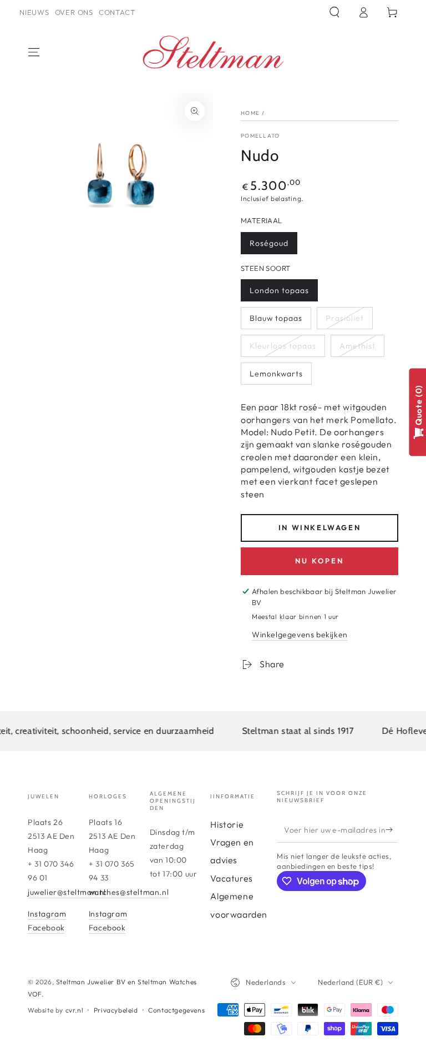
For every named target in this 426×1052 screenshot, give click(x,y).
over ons (74, 12)
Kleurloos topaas (283, 346)
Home (250, 113)
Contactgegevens (176, 1010)
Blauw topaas (276, 318)
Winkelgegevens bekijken (300, 635)
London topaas (279, 290)
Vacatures (231, 878)
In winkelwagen (319, 527)
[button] (334, 12)
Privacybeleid (116, 1010)
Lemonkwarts (276, 374)
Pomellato (260, 135)
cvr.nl (74, 1010)
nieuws (34, 12)
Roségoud (269, 243)
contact (117, 12)
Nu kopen (319, 560)
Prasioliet (345, 318)
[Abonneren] (392, 830)
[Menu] (33, 52)
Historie (227, 824)
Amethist (357, 346)
